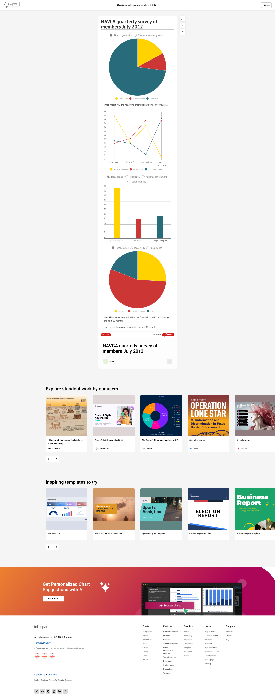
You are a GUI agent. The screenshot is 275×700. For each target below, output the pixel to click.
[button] (122, 98)
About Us (229, 631)
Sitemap (208, 664)
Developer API (210, 656)
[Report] (182, 32)
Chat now (52, 674)
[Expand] (182, 18)
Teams (186, 656)
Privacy (47, 642)
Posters (146, 660)
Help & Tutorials (211, 631)
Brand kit (166, 639)
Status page (209, 660)
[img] (150, 52)
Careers (229, 635)
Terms (37, 642)
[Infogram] (11, 5)
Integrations (167, 669)
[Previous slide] (49, 459)
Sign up (266, 5)
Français (68, 680)
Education (188, 652)
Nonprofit (187, 648)
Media (186, 631)
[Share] (182, 25)
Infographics (147, 631)
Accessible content (170, 644)
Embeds (166, 635)
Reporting (187, 639)
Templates (167, 673)
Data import (167, 661)
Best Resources (211, 648)
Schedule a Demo (212, 652)
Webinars (208, 644)
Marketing (188, 635)
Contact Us (39, 674)
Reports (146, 635)
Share (107, 335)
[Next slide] (55, 459)
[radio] (122, 35)
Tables (145, 652)
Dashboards (147, 639)
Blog (227, 639)
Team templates (169, 657)
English (37, 680)
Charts (145, 648)
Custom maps (168, 665)
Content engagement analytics (168, 650)
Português (53, 680)
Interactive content (170, 631)
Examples (208, 639)
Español (61, 680)
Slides (145, 656)
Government (189, 644)
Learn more (53, 598)
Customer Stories (211, 635)
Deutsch (44, 680)
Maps (145, 644)
